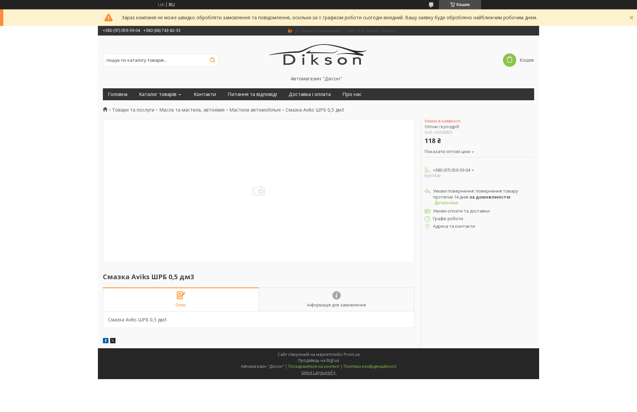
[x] (112, 341)
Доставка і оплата (310, 94)
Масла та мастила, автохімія (192, 110)
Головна (117, 94)
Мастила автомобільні (255, 110)
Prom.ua (352, 354)
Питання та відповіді (252, 94)
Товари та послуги (133, 110)
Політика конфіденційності (370, 366)
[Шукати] (212, 60)
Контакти (205, 94)
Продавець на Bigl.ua (318, 360)
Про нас (352, 94)
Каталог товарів (158, 94)
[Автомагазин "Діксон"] (319, 55)
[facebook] (105, 341)
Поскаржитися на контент (313, 366)
